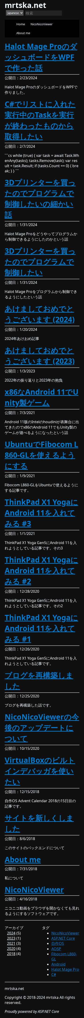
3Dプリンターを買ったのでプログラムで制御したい (40, 261)
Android (58, 964)
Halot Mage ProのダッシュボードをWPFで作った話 (41, 57)
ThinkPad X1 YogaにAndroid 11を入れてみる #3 (41, 512)
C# (53, 974)
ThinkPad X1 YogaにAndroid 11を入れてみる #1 (41, 628)
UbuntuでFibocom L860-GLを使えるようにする (41, 455)
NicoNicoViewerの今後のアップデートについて (42, 727)
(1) (14, 938)
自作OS (57, 943)
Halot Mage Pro (65, 969)
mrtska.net (25, 5)
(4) (14, 948)
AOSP (56, 948)
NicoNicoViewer (41, 24)
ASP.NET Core (63, 938)
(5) (14, 933)
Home (20, 24)
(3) (14, 943)
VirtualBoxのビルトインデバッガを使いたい (40, 771)
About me (23, 33)
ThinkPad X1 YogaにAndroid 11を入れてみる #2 (41, 570)
